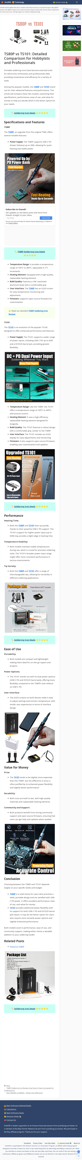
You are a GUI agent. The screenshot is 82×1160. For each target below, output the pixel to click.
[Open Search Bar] (77, 2)
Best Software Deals (15, 1113)
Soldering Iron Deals (24, 113)
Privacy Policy (37, 1143)
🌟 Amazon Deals (12, 1116)
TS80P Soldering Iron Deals (31, 251)
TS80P (36, 87)
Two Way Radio (49, 1143)
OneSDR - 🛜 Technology (14, 2)
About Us (77, 1143)
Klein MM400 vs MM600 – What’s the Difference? (24, 1093)
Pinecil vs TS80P (17, 946)
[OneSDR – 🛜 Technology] (2, 2)
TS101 (11, 327)
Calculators (11, 1109)
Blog (8, 1086)
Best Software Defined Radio (18, 1106)
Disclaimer (27, 1143)
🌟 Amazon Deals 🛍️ (60, 2)
